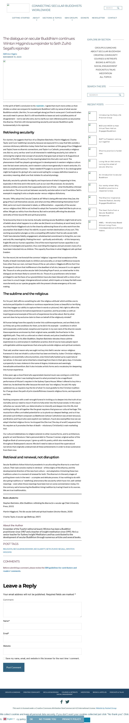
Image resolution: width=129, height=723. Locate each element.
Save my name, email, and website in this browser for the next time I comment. (42, 658)
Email (6, 633)
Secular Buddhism (23, 549)
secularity (39, 549)
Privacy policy (71, 719)
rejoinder (40, 105)
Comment (8, 600)
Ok (31, 719)
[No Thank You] (87, 720)
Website (7, 646)
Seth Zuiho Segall (55, 549)
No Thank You (47, 719)
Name (6, 621)
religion (7, 549)
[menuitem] (21, 18)
